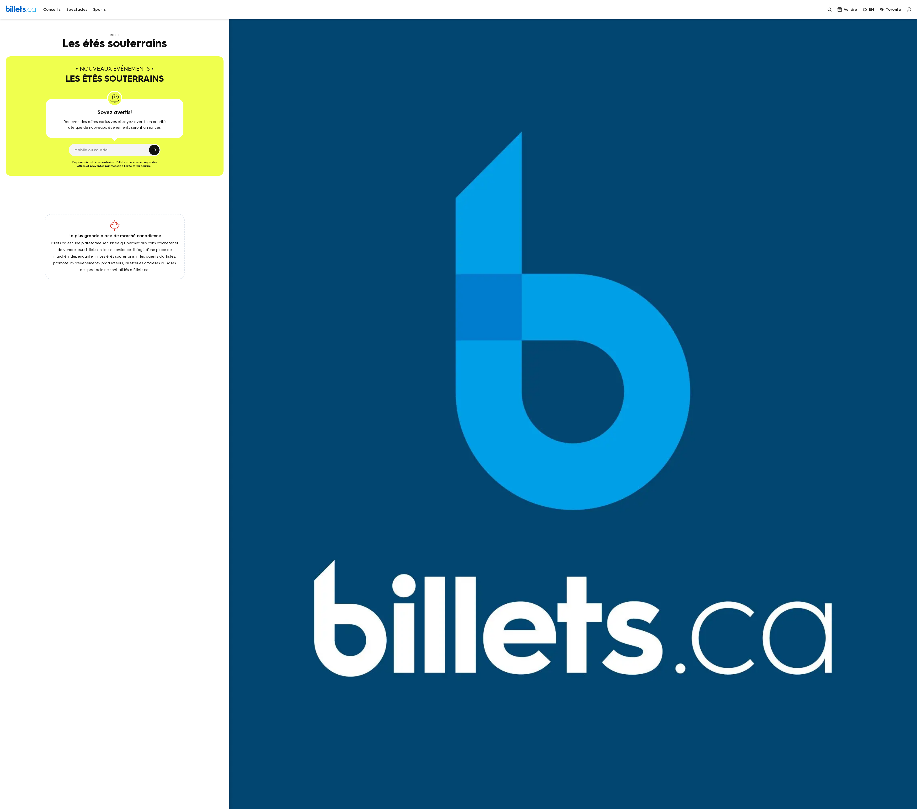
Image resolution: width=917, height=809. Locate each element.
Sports (99, 9)
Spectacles (76, 9)
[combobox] (890, 9)
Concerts (52, 9)
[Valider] (154, 150)
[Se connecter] (909, 9)
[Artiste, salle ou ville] (829, 9)
